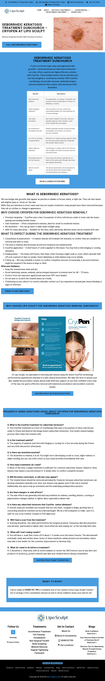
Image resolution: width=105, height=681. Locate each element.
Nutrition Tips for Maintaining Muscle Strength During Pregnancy (91, 649)
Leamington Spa (49, 667)
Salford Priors (81, 667)
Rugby (58, 667)
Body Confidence (91, 631)
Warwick (53, 670)
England (46, 663)
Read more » (92, 634)
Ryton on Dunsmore (68, 667)
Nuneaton (39, 667)
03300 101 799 (31, 590)
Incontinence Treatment (56, 12)
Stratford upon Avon (42, 670)
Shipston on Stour (93, 667)
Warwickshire (56, 663)
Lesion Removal (81, 10)
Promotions (76, 12)
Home (39, 10)
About (46, 10)
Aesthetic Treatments (61, 10)
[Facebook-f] (13, 632)
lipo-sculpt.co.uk (53, 677)
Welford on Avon (64, 670)
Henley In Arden (20, 667)
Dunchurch (9, 667)
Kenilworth (30, 667)
